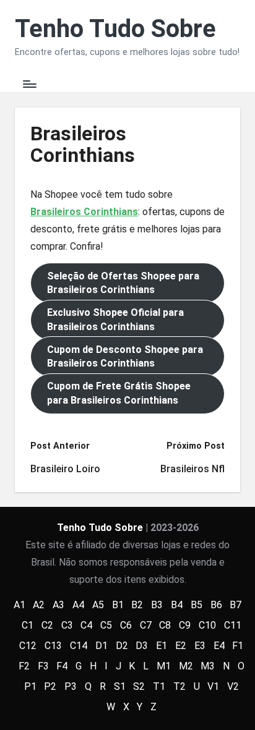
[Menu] (29, 83)
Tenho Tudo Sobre (115, 29)
